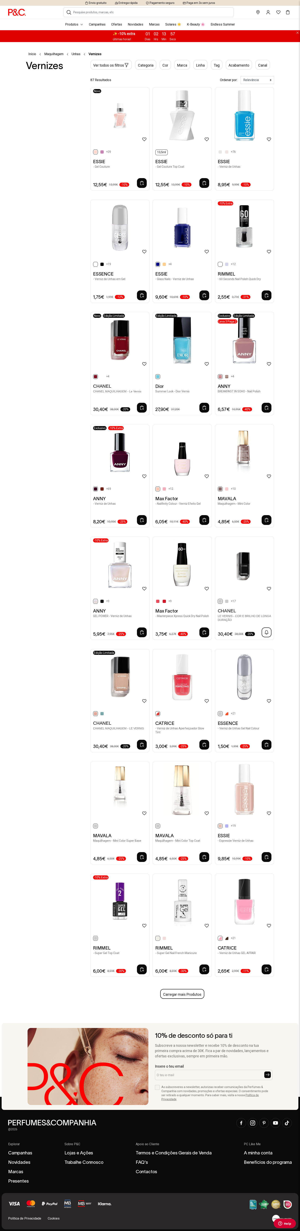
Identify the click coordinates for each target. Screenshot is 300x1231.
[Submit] (267, 1074)
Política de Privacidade (24, 1218)
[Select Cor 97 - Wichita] (226, 489)
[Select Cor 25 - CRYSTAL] (164, 264)
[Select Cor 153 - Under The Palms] (226, 264)
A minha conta (258, 1152)
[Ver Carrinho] (288, 12)
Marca (182, 65)
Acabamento (239, 65)
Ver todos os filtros (108, 65)
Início (32, 54)
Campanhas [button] (97, 24)
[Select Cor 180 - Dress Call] (102, 152)
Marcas (15, 1171)
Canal (262, 65)
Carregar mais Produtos (182, 994)
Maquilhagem (53, 54)
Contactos (146, 1171)
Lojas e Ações (78, 1152)
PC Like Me (252, 1144)
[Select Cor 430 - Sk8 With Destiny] (226, 826)
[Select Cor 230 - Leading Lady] (164, 489)
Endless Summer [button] (223, 24)
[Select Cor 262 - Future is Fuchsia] (157, 601)
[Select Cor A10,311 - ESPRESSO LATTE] (226, 376)
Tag (217, 65)
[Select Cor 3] (226, 152)
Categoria (145, 65)
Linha (200, 65)
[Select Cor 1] (220, 152)
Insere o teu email (169, 1066)
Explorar (14, 1144)
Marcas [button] (154, 24)
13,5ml (161, 152)
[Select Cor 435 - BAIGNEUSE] (102, 713)
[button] (69, 12)
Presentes (18, 1181)
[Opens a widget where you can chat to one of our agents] (284, 1224)
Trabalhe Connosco (83, 1162)
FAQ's (142, 1162)
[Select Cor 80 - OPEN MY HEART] (102, 489)
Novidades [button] (135, 24)
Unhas (76, 54)
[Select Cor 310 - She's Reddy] (164, 601)
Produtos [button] (71, 24)
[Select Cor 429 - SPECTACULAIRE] (102, 376)
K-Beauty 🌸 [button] (196, 24)
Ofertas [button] (116, 24)
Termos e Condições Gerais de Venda (174, 1152)
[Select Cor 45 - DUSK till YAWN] (102, 264)
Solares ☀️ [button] (173, 24)
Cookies (54, 1218)
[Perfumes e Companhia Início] (17, 12)
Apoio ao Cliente (147, 1144)
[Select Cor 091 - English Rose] (164, 938)
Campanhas (20, 1152)
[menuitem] (150, 24)
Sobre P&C (72, 1144)
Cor (165, 65)
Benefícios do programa (268, 1162)
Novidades (19, 1162)
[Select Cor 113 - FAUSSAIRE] (226, 601)
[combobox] (151, 12)
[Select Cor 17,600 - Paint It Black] (102, 601)
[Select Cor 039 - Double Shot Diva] (226, 938)
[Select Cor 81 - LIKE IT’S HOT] (226, 713)
